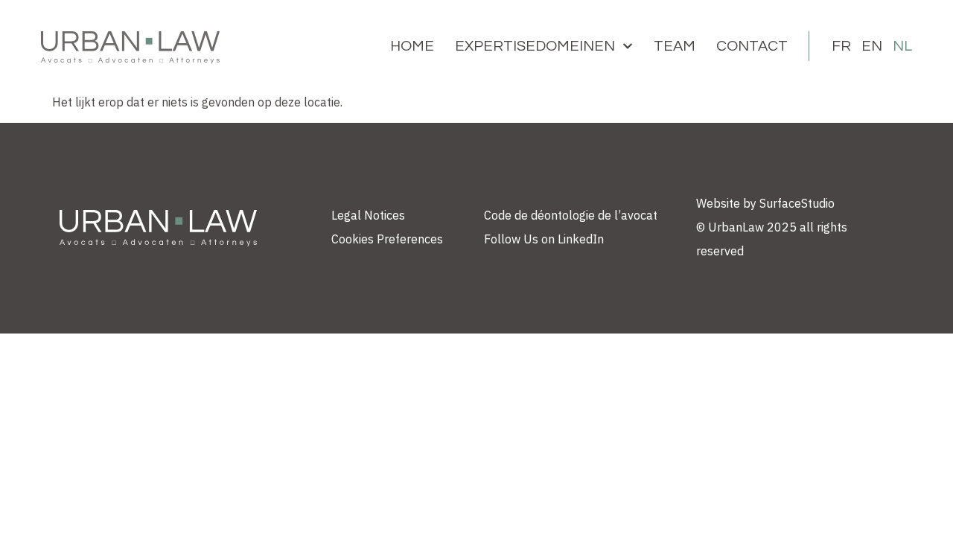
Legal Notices (368, 215)
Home (412, 46)
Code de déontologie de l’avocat (570, 215)
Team (674, 46)
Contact (752, 46)
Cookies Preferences (387, 239)
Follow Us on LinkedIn (544, 239)
